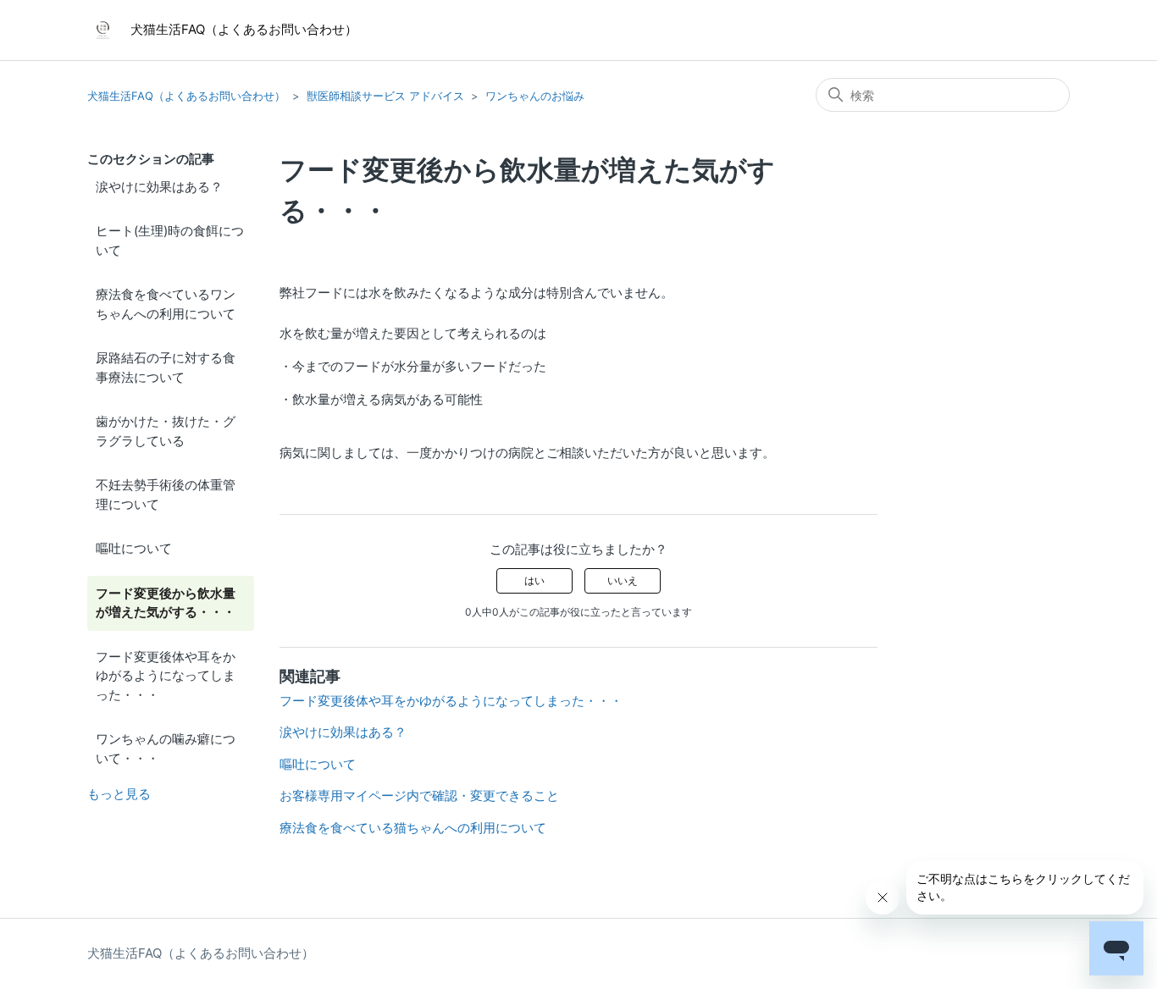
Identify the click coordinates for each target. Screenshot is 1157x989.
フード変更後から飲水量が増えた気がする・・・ (165, 603)
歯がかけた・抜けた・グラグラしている (165, 431)
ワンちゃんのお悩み (534, 95)
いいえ (622, 580)
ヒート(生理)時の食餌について (170, 240)
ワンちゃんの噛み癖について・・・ (165, 748)
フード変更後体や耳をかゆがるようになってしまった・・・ (165, 676)
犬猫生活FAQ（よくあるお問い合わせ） (186, 95)
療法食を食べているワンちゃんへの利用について (165, 304)
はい (534, 580)
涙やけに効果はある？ (159, 187)
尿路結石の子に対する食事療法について (165, 367)
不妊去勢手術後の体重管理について (165, 494)
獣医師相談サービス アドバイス (385, 95)
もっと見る (119, 794)
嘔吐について (134, 548)
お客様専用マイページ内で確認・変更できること (419, 795)
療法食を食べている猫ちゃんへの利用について (413, 828)
